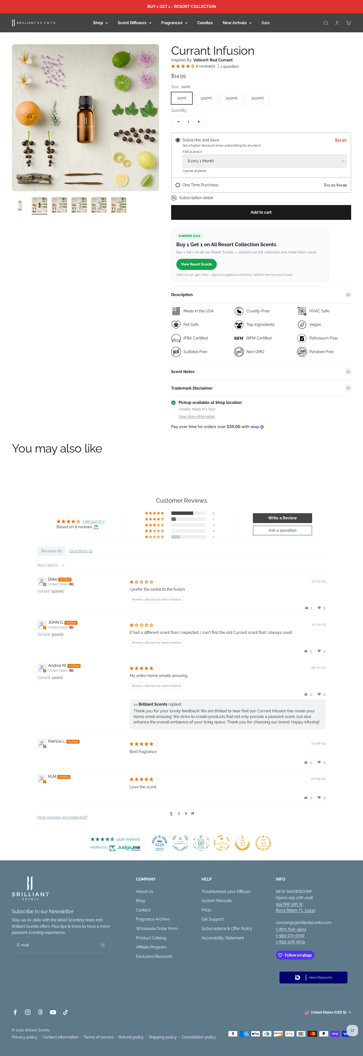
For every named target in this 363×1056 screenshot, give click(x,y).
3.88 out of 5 (93, 521)
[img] (141, 582)
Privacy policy (25, 1037)
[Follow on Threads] (40, 1012)
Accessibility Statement (223, 938)
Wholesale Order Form (157, 928)
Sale (266, 22)
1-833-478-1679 (290, 941)
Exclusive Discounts (154, 956)
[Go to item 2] (39, 205)
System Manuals (217, 900)
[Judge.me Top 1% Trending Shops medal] (263, 843)
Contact (143, 910)
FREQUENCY (192, 152)
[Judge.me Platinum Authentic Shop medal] (180, 843)
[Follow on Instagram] (27, 1012)
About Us (144, 891)
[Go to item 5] (99, 205)
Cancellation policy (199, 1037)
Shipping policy (163, 1037)
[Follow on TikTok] (65, 1012)
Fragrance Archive (152, 919)
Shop (98, 22)
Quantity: (179, 110)
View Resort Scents (196, 264)
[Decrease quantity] (178, 122)
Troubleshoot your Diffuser (226, 891)
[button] (183, 66)
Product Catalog (151, 938)
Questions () (80, 551)
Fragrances (171, 22)
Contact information (60, 1037)
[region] (85, 117)
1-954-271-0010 (290, 935)
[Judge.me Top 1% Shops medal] (242, 843)
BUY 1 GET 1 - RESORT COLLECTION (181, 6)
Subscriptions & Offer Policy (227, 928)
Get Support (213, 919)
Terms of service (98, 1037)
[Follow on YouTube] (53, 1012)
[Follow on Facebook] (15, 1012)
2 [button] (179, 813)
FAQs (206, 910)
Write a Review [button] (282, 518)
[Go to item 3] (59, 205)
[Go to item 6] (118, 205)
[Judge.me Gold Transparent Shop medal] (222, 843)
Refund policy (131, 1037)
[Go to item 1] (20, 205)
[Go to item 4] (79, 205)
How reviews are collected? (62, 817)
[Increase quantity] (199, 122)
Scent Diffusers (132, 22)
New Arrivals (235, 22)
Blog (140, 900)
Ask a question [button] (283, 530)
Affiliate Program (151, 947)
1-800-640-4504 (291, 929)
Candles (205, 22)
